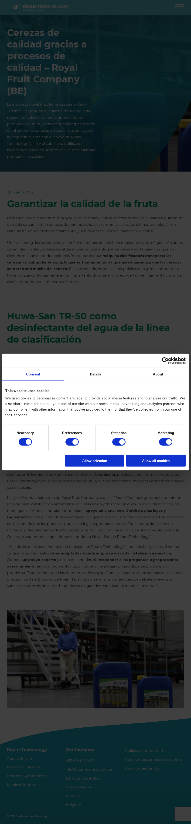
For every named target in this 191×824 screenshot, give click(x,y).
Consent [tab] (33, 374)
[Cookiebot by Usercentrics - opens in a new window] (165, 360)
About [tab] (158, 374)
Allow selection (94, 461)
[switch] (72, 442)
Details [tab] (95, 374)
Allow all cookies (156, 461)
